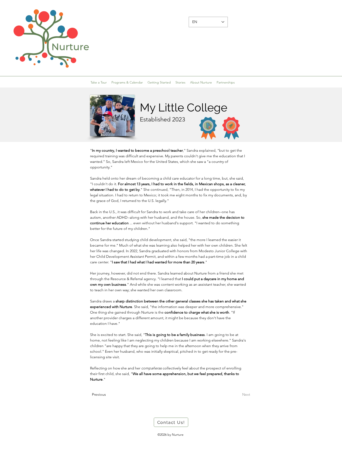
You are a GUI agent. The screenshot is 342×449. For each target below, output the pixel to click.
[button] (159, 82)
